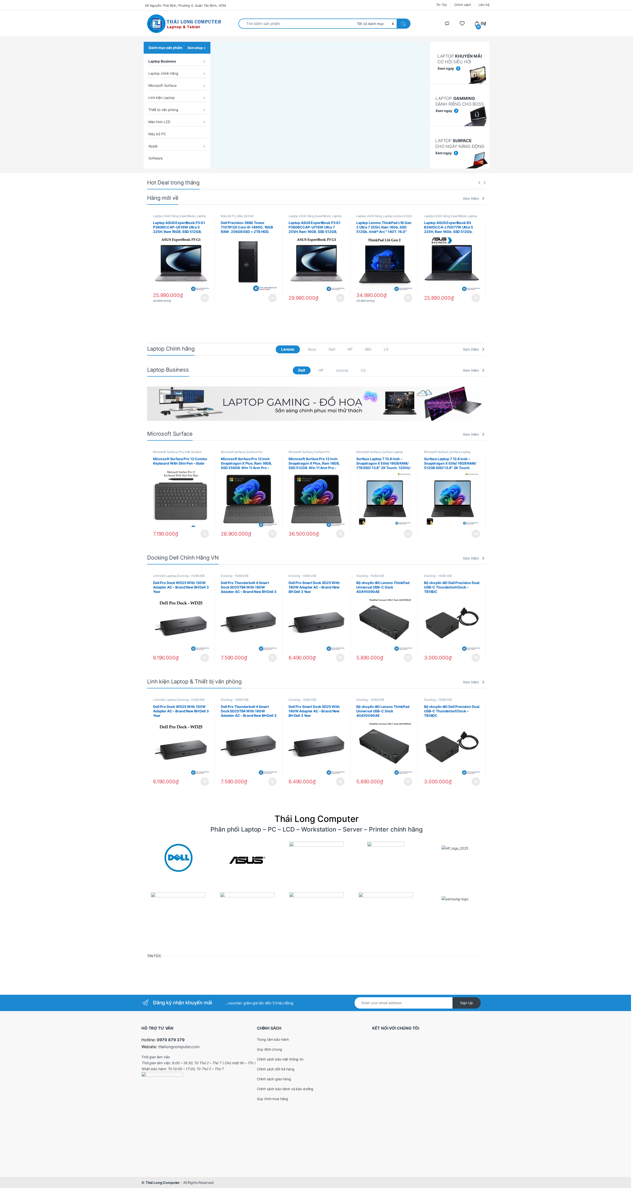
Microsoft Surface (162, 85)
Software (155, 158)
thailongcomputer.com (179, 1046)
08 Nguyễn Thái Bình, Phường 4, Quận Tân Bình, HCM (185, 5)
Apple (153, 146)
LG (386, 349)
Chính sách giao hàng (274, 1079)
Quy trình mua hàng (272, 1099)
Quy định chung (269, 1049)
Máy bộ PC (157, 134)
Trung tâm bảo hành (273, 1039)
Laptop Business (162, 61)
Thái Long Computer (163, 1182)
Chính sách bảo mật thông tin (280, 1059)
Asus (312, 349)
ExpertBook (187, 216)
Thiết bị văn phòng (163, 110)
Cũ (363, 370)
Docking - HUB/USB (190, 576)
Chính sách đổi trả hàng (275, 1069)
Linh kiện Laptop (161, 97)
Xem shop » (196, 48)
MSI (368, 349)
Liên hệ (484, 5)
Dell (332, 349)
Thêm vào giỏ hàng (204, 298)
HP (350, 349)
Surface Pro (254, 452)
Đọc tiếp (272, 298)
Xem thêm (471, 198)
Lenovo (287, 349)
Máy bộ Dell (245, 216)
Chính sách (462, 5)
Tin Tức (441, 5)
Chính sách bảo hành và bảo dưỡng (285, 1089)
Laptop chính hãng (163, 73)
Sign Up (466, 1003)
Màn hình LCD (159, 122)
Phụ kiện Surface (190, 452)
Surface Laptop (392, 452)
